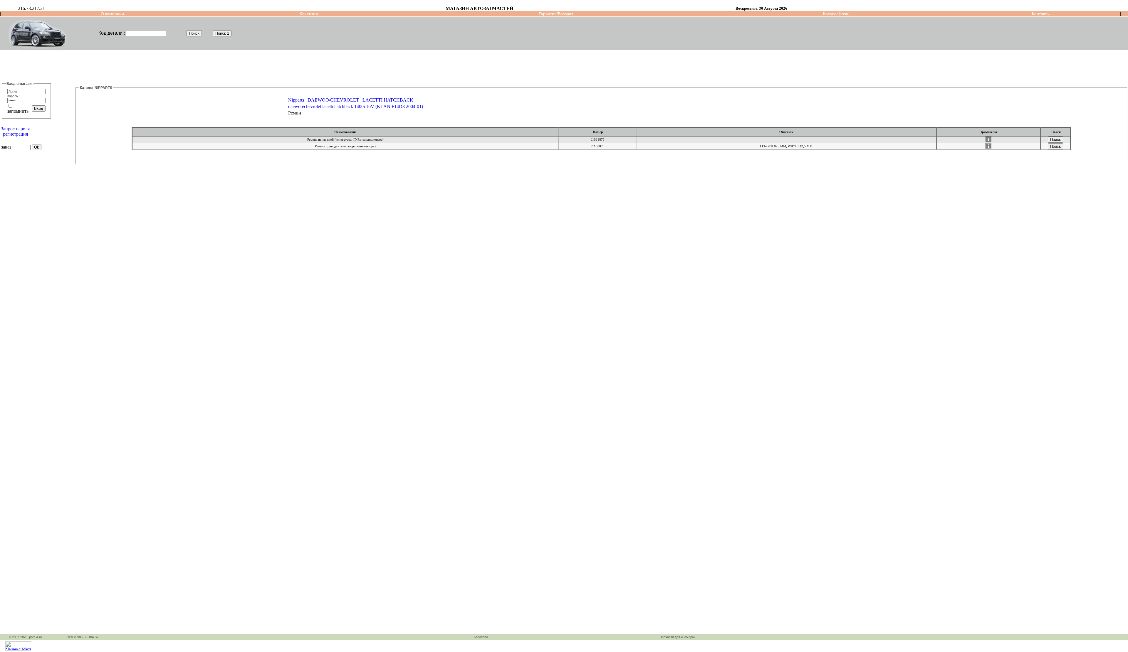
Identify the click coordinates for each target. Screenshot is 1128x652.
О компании (112, 13)
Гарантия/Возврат (556, 13)
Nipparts (296, 99)
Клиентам (309, 13)
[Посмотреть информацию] (988, 140)
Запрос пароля (15, 128)
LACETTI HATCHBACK (387, 99)
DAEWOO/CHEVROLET (333, 99)
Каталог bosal (836, 13)
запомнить (17, 111)
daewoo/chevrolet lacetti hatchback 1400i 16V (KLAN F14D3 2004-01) (355, 106)
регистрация (15, 134)
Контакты (1041, 13)
